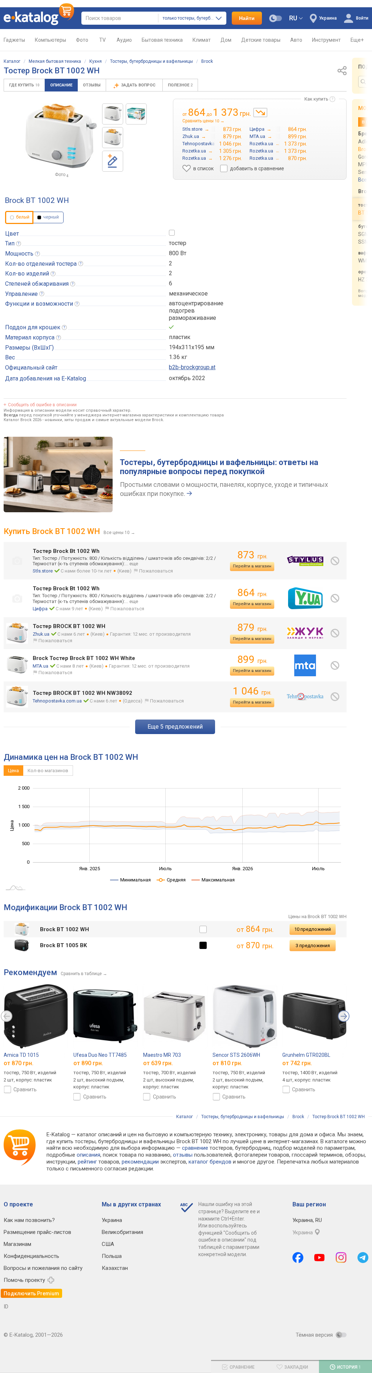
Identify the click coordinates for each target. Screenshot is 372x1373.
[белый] (203, 929)
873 (252, 555)
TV (102, 40)
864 (252, 593)
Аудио (124, 40)
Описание (61, 85)
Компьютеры (50, 40)
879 (252, 627)
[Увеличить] (60, 135)
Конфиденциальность (31, 1256)
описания (88, 1155)
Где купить (24, 85)
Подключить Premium (31, 1293)
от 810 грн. (227, 1063)
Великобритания (122, 1232)
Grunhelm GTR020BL (306, 1055)
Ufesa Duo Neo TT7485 (100, 1055)
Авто (296, 40)
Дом (226, 40)
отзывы (183, 1155)
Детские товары (260, 40)
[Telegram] (362, 1257)
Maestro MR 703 (162, 1055)
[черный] (203, 945)
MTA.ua (40, 666)
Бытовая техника (162, 40)
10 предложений (312, 929)
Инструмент (326, 40)
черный (50, 217)
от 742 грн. (297, 1063)
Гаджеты (14, 40)
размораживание (192, 317)
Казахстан (115, 1268)
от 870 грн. (18, 1063)
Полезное (180, 85)
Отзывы (92, 85)
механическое (188, 293)
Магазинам (17, 1244)
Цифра (40, 608)
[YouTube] (319, 1257)
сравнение (195, 1148)
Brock (207, 61)
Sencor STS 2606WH (236, 1055)
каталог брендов (210, 1161)
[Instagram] (341, 1257)
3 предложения (313, 945)
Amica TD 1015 (21, 1055)
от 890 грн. (88, 1063)
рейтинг (87, 1161)
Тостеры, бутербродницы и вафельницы (151, 61)
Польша (112, 1256)
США (108, 1244)
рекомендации (140, 1161)
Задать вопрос (139, 85)
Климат (202, 40)
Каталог (12, 61)
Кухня (95, 61)
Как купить (316, 99)
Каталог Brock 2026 (22, 419)
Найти (247, 18)
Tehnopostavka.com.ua (57, 701)
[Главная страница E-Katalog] (39, 18)
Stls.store (43, 571)
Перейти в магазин (252, 566)
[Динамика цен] (260, 112)
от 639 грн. (158, 1063)
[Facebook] (297, 1257)
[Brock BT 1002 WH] (112, 114)
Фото (82, 40)
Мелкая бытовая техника (55, 61)
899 (252, 659)
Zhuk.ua (41, 634)
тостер (177, 243)
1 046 (252, 691)
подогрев (182, 310)
